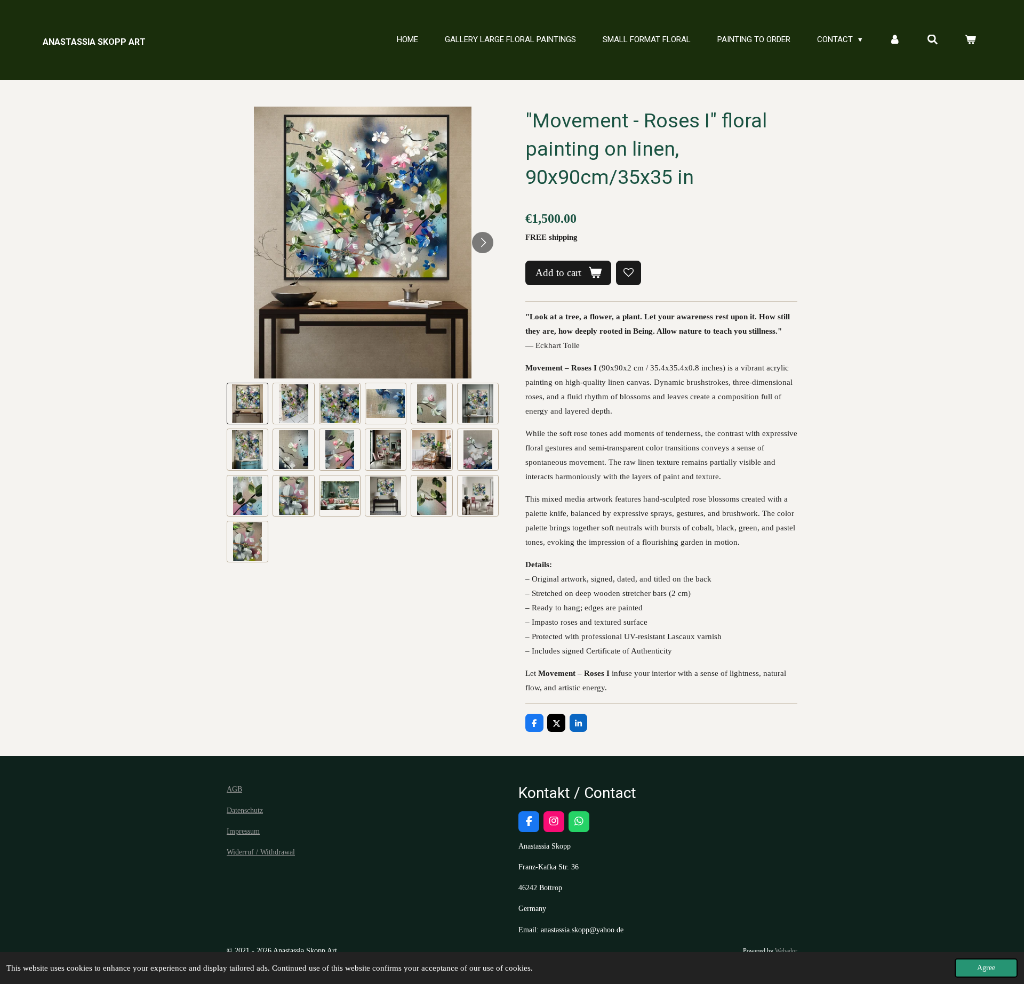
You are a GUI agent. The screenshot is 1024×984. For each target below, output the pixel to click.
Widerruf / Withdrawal (261, 852)
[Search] (932, 40)
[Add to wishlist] (628, 273)
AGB (234, 789)
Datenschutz (245, 810)
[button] (247, 403)
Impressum (243, 831)
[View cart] (970, 40)
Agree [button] (986, 968)
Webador (786, 951)
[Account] (894, 40)
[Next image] (482, 242)
